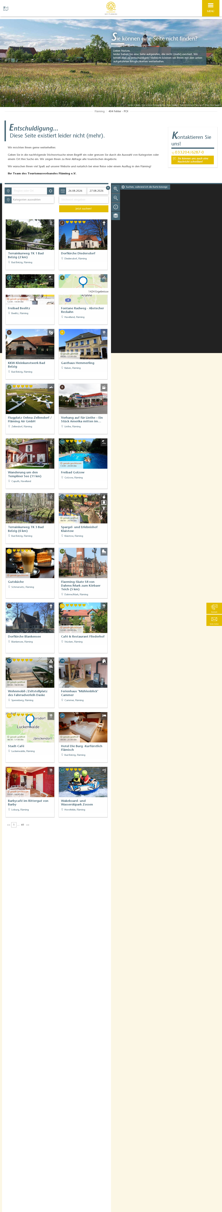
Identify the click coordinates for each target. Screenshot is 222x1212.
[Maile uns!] (192, 160)
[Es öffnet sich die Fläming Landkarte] (6, 8)
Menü (210, 11)
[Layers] (115, 215)
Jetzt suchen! (84, 208)
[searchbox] (30, 191)
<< (8, 825)
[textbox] (26, 200)
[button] (214, 620)
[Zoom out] (115, 197)
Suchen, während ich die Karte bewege (146, 187)
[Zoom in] (115, 188)
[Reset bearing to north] (115, 206)
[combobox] (29, 191)
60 (22, 825)
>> (27, 825)
